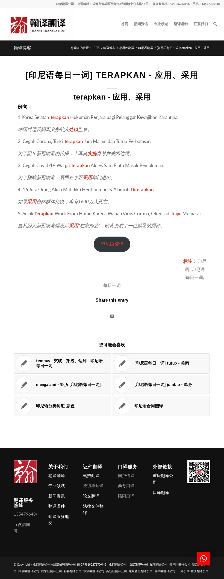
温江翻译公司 (139, 564)
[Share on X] (112, 316)
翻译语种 (56, 506)
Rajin (176, 213)
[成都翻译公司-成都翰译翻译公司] (40, 24)
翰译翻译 (56, 476)
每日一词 (112, 285)
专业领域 (56, 486)
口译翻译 (161, 493)
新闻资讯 (56, 496)
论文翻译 (91, 496)
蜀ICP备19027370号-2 (91, 564)
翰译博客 (22, 47)
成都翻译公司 (65, 3)
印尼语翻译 (112, 244)
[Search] (215, 24)
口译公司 (184, 571)
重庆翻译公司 (200, 571)
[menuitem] (124, 24)
